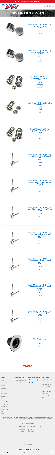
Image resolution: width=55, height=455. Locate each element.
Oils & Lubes (4, 393)
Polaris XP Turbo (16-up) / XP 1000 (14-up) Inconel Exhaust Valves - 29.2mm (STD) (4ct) (40, 208)
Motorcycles (4, 388)
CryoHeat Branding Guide (20, 380)
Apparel (3, 396)
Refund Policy (4, 409)
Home (2, 380)
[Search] (45, 6)
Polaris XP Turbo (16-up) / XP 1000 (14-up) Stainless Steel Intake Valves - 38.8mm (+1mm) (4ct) (39, 235)
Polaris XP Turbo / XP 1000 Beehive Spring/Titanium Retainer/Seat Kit (39, 78)
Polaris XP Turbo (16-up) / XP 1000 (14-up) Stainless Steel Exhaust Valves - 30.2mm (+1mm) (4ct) (39, 261)
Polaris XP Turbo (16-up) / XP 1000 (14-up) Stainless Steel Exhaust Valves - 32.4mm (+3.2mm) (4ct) (39, 287)
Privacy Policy (4, 404)
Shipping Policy (5, 406)
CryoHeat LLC (26, 444)
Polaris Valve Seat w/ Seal (40, 339)
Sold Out (40, 33)
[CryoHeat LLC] (10, 6)
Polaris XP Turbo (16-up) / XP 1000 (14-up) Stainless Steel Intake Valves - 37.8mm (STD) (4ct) (40, 156)
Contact (3, 398)
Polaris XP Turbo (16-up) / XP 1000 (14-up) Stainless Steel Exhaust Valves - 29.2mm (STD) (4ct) (39, 182)
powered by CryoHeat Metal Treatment (27, 447)
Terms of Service (5, 401)
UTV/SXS (3, 385)
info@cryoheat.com (31, 430)
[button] (47, 6)
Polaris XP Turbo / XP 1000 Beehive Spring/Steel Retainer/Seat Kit (39, 130)
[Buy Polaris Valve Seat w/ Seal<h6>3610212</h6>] (14, 343)
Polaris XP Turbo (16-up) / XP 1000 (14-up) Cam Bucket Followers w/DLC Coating (39, 52)
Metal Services (4, 383)
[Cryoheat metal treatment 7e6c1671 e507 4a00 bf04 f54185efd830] (27, 366)
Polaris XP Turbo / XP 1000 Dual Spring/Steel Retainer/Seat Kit (40, 104)
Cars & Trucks (4, 391)
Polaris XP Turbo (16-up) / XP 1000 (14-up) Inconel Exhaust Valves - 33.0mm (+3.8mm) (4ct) (39, 313)
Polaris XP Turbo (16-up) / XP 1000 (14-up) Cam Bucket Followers (39, 25)
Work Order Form (19, 383)
